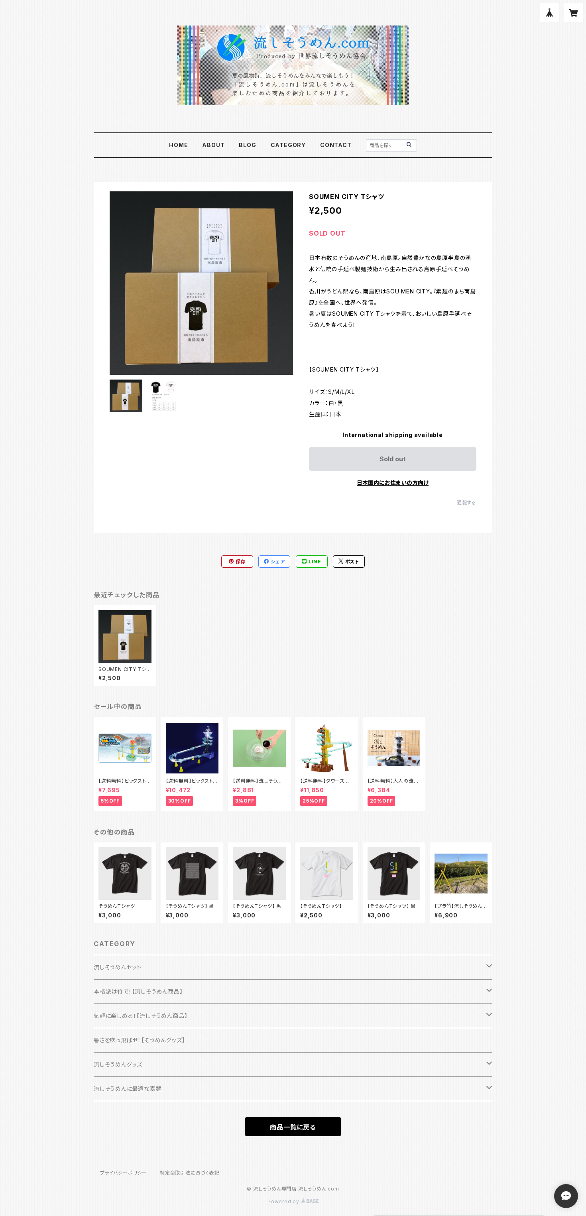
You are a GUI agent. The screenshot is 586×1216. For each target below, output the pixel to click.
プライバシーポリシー (123, 1173)
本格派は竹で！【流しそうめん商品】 (138, 991)
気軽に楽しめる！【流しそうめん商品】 (140, 1015)
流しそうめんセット (118, 967)
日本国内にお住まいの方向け (393, 482)
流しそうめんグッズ (118, 1064)
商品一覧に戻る (293, 1127)
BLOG (247, 145)
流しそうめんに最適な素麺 (128, 1088)
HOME (178, 145)
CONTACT (336, 145)
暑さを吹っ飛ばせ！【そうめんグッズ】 (139, 1040)
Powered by (284, 1201)
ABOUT (213, 145)
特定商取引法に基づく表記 (190, 1173)
